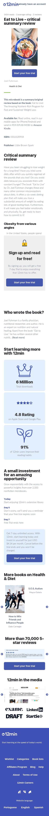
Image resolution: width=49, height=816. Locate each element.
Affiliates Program (17, 767)
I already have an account (31, 4)
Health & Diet (15, 86)
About (16, 775)
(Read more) (18, 337)
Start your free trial (24, 73)
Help (41, 767)
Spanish (38, 807)
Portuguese (10, 807)
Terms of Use (30, 775)
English (25, 807)
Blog (32, 767)
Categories (23, 759)
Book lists (38, 759)
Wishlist (9, 759)
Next (47, 607)
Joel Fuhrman (11, 81)
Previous (2, 607)
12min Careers (25, 782)
